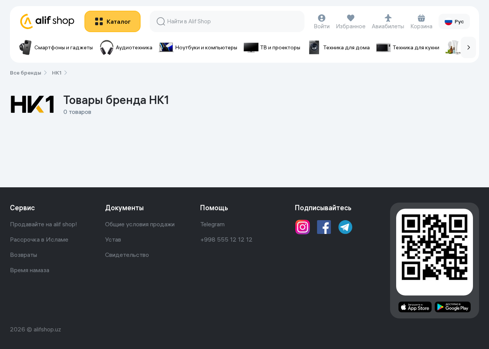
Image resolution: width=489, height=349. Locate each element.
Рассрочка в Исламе (39, 239)
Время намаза (29, 270)
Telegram (212, 224)
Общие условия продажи (140, 224)
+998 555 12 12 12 (226, 239)
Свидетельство (127, 254)
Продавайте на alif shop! (43, 224)
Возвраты (23, 254)
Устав (113, 239)
